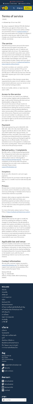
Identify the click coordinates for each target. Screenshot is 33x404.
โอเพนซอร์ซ (5, 333)
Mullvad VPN (6, 302)
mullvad (7, 390)
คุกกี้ (3, 338)
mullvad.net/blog (22, 31)
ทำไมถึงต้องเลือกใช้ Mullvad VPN (12, 309)
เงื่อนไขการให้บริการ (8, 340)
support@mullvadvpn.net (9, 167)
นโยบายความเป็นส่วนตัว (9, 335)
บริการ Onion (9, 371)
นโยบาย (4, 330)
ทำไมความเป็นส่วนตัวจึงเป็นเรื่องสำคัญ (13, 307)
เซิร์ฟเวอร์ (5, 295)
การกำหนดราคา (7, 297)
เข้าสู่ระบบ (20, 8)
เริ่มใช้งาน (28, 8)
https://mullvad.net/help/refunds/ (11, 159)
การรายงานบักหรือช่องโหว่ (10, 347)
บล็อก (3, 299)
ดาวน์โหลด (5, 314)
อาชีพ (3, 322)
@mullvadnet (9, 381)
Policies (4, 19)
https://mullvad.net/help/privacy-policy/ (18, 212)
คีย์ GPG (7, 368)
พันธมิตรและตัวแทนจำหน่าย (10, 343)
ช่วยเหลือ (4, 292)
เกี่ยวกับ (4, 290)
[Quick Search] (14, 8)
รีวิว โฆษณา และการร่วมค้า (10, 345)
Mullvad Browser (7, 304)
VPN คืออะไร (6, 312)
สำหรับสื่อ (5, 319)
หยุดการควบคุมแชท (8, 317)
